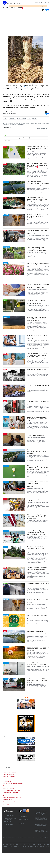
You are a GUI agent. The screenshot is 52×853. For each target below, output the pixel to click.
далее (22, 124)
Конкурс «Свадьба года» (9, 779)
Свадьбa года (45, 837)
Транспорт (18, 837)
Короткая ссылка (6, 9)
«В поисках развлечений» (9, 801)
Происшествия (41, 844)
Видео (10, 846)
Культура (5, 846)
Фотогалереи (6, 839)
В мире (24, 837)
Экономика (23, 846)
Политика (33, 844)
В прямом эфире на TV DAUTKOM (11, 790)
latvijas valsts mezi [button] (21, 118)
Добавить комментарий (43, 128)
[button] (48, 2)
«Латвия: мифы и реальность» (10, 772)
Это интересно (45, 839)
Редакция (21, 823)
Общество (30, 846)
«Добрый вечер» (7, 785)
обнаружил (27, 87)
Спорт (47, 844)
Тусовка (42, 846)
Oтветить (7, 140)
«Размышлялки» (7, 781)
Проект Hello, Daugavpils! (9, 776)
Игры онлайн (6, 804)
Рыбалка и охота (31, 837)
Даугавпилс (16, 844)
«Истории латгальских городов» (11, 769)
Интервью (16, 846)
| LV (46, 2)
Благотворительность (8, 799)
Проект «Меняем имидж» (9, 788)
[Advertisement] (26, 23)
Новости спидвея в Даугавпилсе (11, 792)
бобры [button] (29, 118)
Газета (47, 846)
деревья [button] (34, 118)
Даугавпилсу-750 (7, 844)
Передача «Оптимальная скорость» (12, 797)
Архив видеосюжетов (8, 795)
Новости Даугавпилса (8, 837)
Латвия (28, 844)
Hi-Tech (39, 837)
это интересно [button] (12, 118)
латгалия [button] (5, 118)
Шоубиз (37, 846)
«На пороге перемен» (8, 774)
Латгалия (22, 844)
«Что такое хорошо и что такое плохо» (12, 783)
